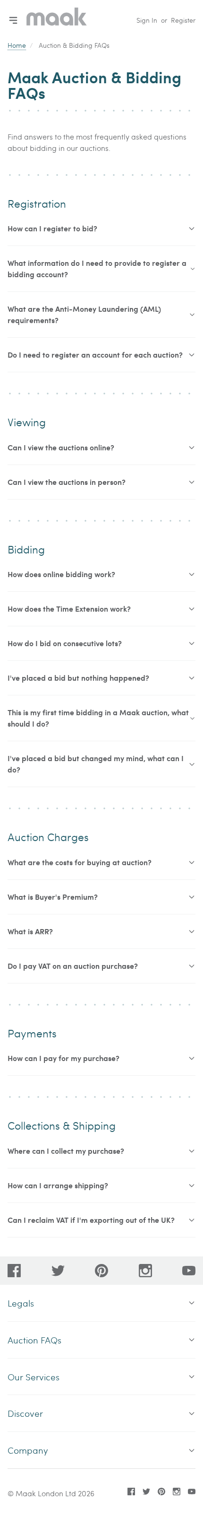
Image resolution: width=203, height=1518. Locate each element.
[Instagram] (145, 1270)
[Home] (56, 20)
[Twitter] (58, 1270)
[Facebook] (14, 1270)
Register (183, 20)
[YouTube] (188, 1270)
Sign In (146, 20)
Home (17, 45)
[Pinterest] (101, 1270)
